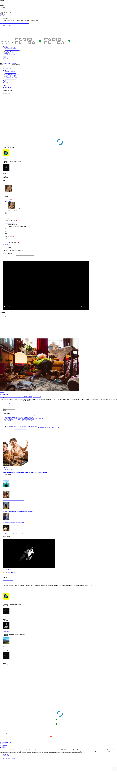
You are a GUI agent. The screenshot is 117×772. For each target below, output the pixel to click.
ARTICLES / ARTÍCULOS (9, 250)
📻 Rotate (4, 173)
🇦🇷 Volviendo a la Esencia (7, 646)
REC (10, 63)
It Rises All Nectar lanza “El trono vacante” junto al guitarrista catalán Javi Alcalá (22, 416)
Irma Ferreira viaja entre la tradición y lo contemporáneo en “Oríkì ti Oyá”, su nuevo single (24, 418)
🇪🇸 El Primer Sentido (9, 572)
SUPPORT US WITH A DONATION (14, 23)
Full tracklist (5, 244)
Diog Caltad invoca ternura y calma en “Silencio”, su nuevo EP (18, 420)
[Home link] (36, 44)
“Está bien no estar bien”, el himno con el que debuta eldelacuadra (19, 419)
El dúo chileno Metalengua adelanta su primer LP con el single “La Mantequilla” (25, 472)
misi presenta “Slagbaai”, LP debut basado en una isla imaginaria (19, 417)
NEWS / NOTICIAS (4, 394)
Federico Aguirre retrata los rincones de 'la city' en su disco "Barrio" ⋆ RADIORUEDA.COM (25, 427)
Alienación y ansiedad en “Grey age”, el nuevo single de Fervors (24, 426)
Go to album (2, 15)
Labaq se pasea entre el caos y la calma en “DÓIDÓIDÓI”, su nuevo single (20, 397)
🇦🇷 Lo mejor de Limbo (6, 631)
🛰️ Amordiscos (5, 158)
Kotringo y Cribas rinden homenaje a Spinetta (57, 427)
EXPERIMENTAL (7, 569)
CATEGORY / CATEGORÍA (9, 256)
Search (16, 64)
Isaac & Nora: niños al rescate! (20, 429)
